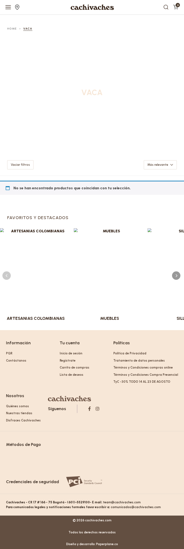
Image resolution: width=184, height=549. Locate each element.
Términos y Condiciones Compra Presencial (145, 374)
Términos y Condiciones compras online (143, 367)
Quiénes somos (17, 406)
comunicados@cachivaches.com (136, 507)
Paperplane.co (107, 544)
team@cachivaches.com (122, 502)
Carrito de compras (74, 367)
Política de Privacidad (129, 353)
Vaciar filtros (20, 165)
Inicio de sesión (71, 353)
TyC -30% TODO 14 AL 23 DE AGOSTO (141, 381)
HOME (12, 28)
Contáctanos (16, 360)
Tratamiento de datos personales (139, 360)
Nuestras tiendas (18, 7)
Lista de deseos (71, 374)
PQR (9, 353)
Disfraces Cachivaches (23, 420)
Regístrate (67, 360)
